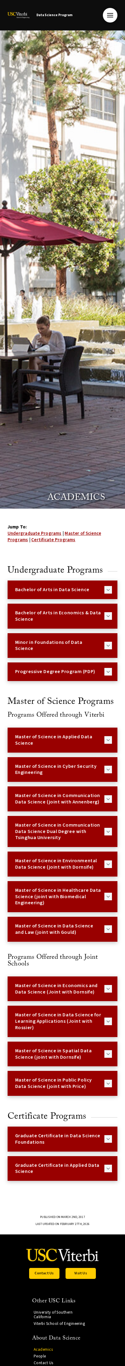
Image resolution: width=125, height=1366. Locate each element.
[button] (110, 15)
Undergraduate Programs (35, 533)
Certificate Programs (53, 540)
